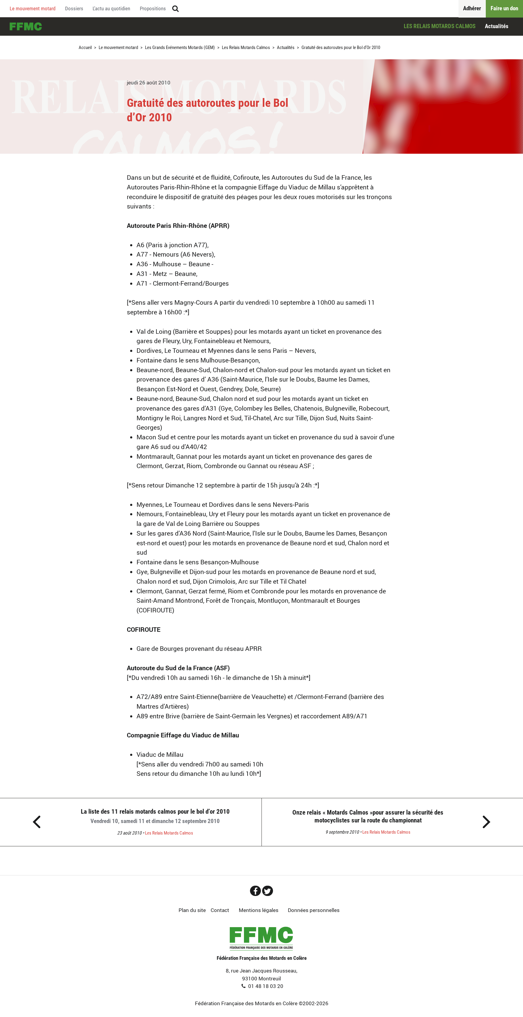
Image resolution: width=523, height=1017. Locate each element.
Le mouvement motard (32, 8)
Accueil (26, 26)
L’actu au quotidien (111, 8)
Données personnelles (314, 910)
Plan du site (192, 910)
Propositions (153, 8)
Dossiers (74, 8)
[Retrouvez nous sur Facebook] (255, 891)
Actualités (496, 26)
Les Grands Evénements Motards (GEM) (180, 47)
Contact (220, 910)
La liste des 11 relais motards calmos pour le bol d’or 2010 (155, 816)
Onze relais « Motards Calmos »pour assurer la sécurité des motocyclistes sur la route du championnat (367, 816)
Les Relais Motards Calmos (439, 26)
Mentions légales (258, 910)
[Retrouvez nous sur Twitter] (267, 891)
